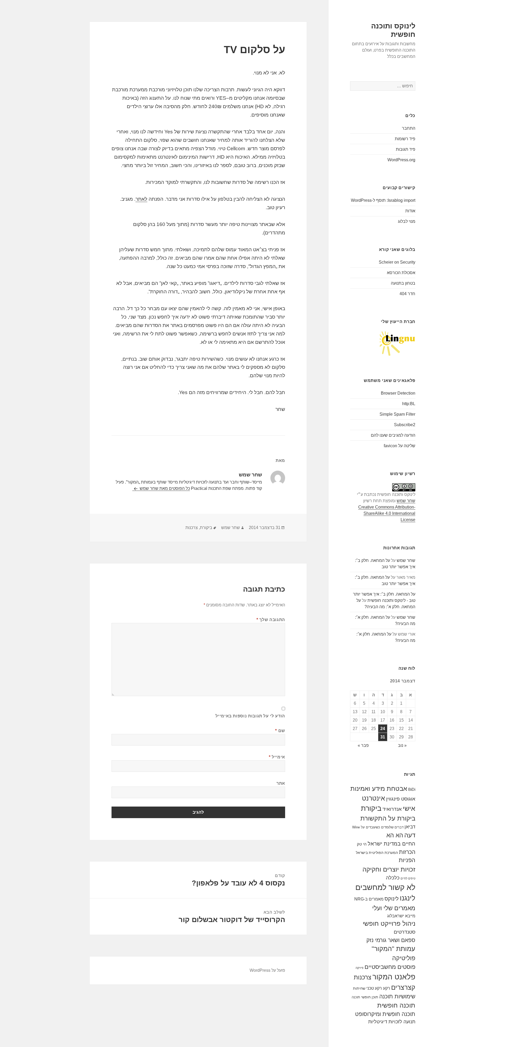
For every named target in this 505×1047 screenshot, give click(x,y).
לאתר (141, 199)
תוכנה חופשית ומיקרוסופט (385, 1014)
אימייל (277, 757)
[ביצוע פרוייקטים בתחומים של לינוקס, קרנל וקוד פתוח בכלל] (397, 343)
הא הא (394, 835)
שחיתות (359, 988)
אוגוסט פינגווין (400, 799)
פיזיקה (359, 967)
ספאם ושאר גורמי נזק (390, 940)
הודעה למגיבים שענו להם (393, 435)
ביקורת (371, 808)
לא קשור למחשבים (385, 887)
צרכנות (362, 977)
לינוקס (392, 899)
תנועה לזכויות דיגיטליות (391, 1021)
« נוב (402, 745)
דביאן (410, 826)
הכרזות (407, 852)
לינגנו (407, 898)
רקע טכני (374, 988)
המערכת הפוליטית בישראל (377, 852)
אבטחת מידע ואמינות (378, 788)
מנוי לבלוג (406, 221)
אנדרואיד (392, 809)
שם (280, 730)
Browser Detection (398, 393)
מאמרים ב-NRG (368, 899)
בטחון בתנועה (403, 283)
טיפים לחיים (408, 878)
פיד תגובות (405, 149)
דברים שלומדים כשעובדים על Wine (377, 827)
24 (382, 728)
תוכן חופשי (369, 997)
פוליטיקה (403, 958)
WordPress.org (401, 160)
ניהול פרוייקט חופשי (389, 923)
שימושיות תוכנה (397, 996)
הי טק (362, 844)
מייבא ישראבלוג (401, 915)
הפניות (407, 860)
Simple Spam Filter (397, 414)
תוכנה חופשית (396, 1005)
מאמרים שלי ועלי (393, 908)
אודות (410, 211)
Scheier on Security (397, 262)
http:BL (408, 403)
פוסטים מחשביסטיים (390, 967)
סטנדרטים (404, 932)
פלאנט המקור (393, 977)
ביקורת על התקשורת (387, 818)
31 (382, 737)
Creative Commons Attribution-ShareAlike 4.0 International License (386, 513)
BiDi (411, 789)
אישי (409, 808)
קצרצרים (403, 987)
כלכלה (393, 877)
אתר (280, 783)
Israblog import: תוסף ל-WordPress (383, 200)
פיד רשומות (405, 139)
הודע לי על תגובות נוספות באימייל (250, 716)
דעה (409, 835)
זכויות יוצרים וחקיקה (388, 869)
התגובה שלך (270, 619)
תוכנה (356, 997)
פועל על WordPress (267, 970)
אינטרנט (373, 798)
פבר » (363, 745)
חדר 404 (407, 293)
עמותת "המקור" (393, 948)
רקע (386, 988)
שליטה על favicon (399, 446)
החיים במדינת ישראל (391, 844)
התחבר (408, 128)
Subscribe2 (404, 424)
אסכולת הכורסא (401, 272)
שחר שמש (406, 501)
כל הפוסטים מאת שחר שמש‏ (164, 488)
